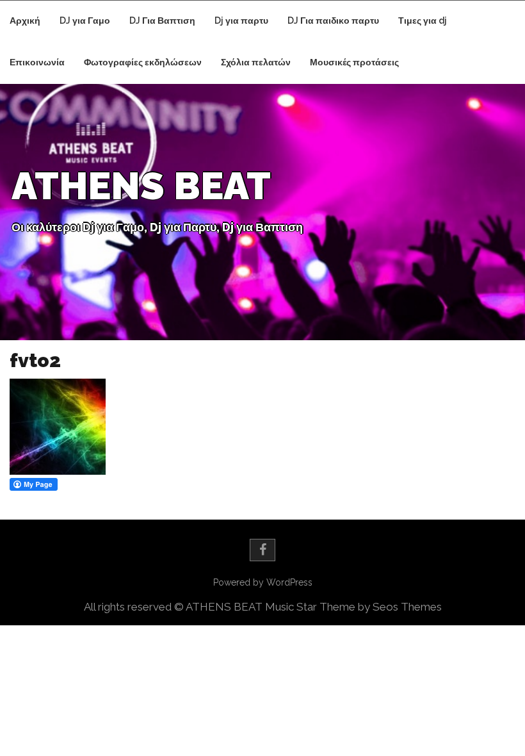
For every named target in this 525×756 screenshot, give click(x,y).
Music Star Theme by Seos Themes (353, 606)
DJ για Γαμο (85, 20)
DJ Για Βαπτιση (162, 20)
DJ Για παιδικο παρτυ (333, 20)
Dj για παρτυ (241, 20)
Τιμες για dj (422, 20)
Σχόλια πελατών (256, 62)
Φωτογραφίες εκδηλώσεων (143, 62)
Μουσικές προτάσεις (354, 62)
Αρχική (25, 20)
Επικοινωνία (37, 62)
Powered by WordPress (262, 582)
